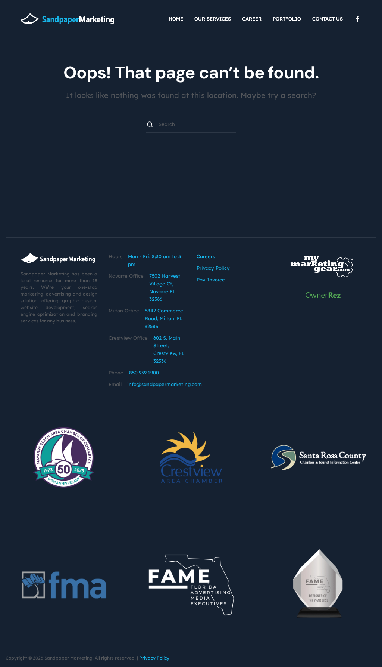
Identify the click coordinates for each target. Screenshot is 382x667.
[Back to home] (67, 19)
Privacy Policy (213, 268)
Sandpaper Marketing (68, 658)
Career (252, 19)
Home (176, 19)
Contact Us (327, 19)
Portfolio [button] (287, 19)
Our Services (212, 19)
